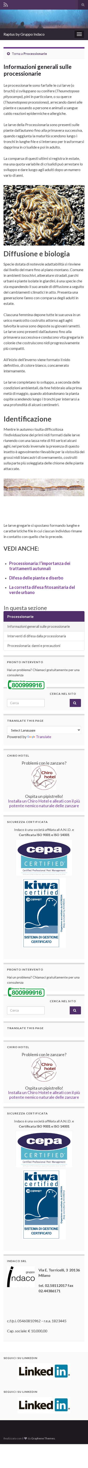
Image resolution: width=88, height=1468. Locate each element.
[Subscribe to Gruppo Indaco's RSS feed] (6, 3)
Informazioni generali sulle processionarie (38, 626)
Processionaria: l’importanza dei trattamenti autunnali (39, 566)
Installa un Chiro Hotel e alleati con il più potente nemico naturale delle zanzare (44, 803)
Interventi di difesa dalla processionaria (36, 636)
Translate (43, 736)
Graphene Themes (43, 1438)
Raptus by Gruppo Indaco (24, 34)
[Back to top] (77, 1457)
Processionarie (35, 54)
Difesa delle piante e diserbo (36, 577)
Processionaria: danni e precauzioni (33, 646)
